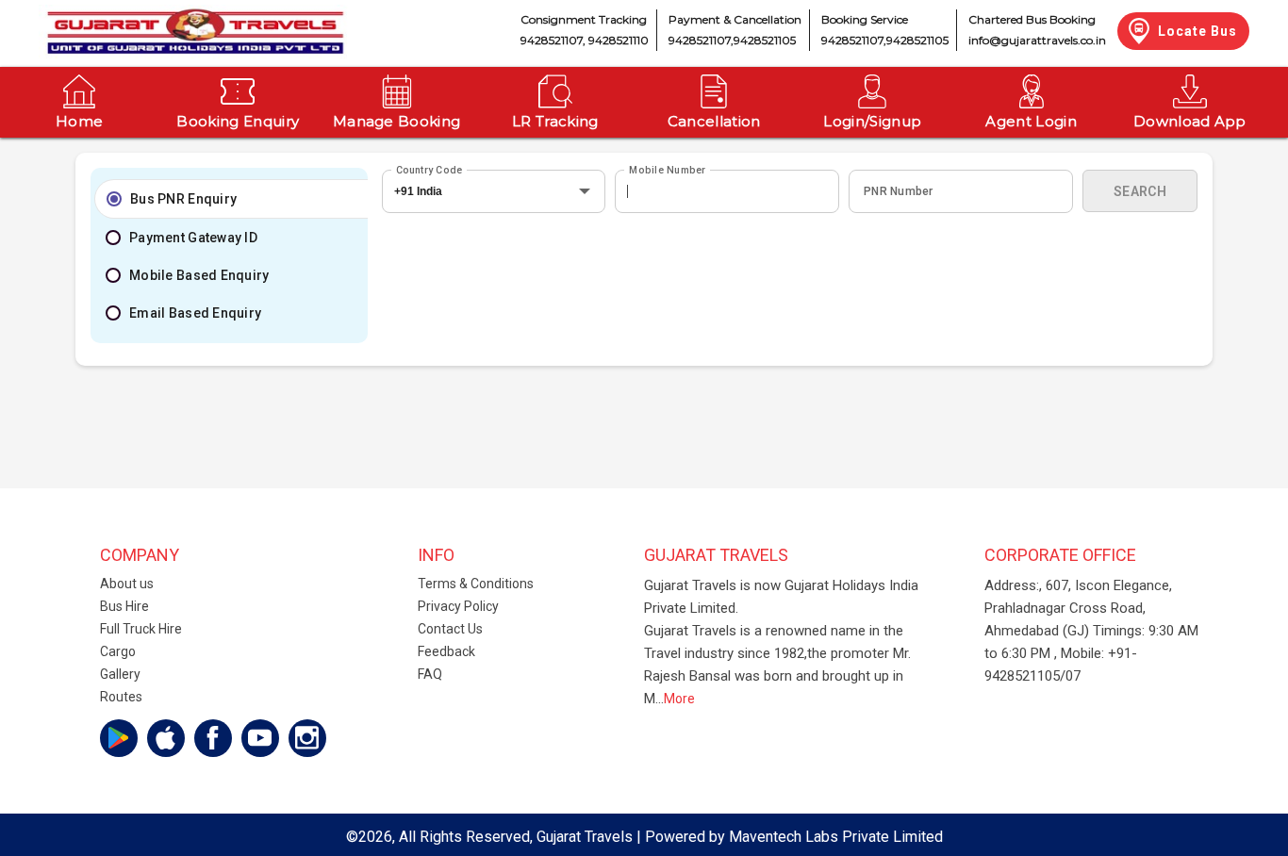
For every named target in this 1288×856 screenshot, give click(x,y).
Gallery (120, 674)
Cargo (118, 651)
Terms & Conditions (476, 583)
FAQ (430, 674)
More (679, 698)
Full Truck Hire (141, 628)
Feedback (446, 651)
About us (127, 583)
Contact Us (450, 628)
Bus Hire (124, 606)
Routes (121, 696)
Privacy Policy (458, 606)
